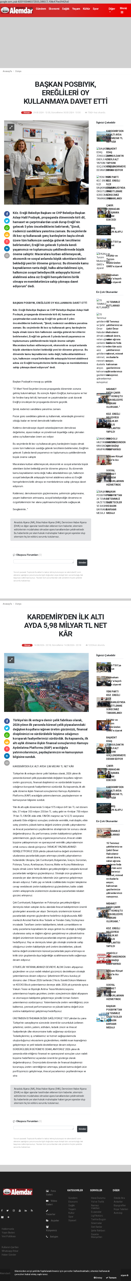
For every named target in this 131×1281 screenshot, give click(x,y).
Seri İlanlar (96, 1226)
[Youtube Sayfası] (21, 1210)
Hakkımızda (8, 1229)
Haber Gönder (9, 1254)
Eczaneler (96, 1212)
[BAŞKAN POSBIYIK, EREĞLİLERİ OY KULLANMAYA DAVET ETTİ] (46, 162)
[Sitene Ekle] (10, 1217)
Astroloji (118, 1213)
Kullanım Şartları (10, 1247)
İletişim (54, 1236)
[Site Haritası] (3, 1217)
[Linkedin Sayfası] (27, 1210)
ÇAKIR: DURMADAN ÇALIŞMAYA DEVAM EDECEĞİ (113, 212)
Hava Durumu (98, 1198)
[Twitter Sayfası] (8, 1210)
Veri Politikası (9, 1236)
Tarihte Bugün (98, 1219)
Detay (99, 1277)
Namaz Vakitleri (95, 1207)
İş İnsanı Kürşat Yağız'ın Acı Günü (114, 460)
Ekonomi (54, 8)
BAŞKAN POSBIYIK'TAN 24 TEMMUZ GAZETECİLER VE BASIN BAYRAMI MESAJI (114, 502)
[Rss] (33, 1210)
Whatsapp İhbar (10, 1251)
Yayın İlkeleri (8, 1232)
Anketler (118, 1201)
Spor (96, 8)
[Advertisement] (65, 42)
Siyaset (72, 1220)
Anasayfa (7, 71)
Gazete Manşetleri (96, 1235)
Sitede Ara (119, 1198)
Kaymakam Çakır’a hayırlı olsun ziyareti (113, 279)
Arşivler (54, 1220)
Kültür (86, 8)
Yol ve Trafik (97, 1201)
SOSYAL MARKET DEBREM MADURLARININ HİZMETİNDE (115, 477)
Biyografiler (120, 1205)
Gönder (82, 562)
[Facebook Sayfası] (3, 1210)
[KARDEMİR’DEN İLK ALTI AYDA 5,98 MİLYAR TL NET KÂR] (46, 682)
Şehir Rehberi (98, 1230)
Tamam (112, 1277)
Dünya (18, 71)
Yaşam (76, 8)
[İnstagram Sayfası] (15, 1210)
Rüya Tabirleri (121, 1209)
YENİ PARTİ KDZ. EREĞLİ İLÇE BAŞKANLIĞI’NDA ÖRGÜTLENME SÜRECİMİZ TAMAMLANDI (115, 188)
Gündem (41, 8)
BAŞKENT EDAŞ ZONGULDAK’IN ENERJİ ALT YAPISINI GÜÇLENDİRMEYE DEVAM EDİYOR (116, 159)
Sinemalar (96, 1223)
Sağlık (65, 8)
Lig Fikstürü (97, 1215)
